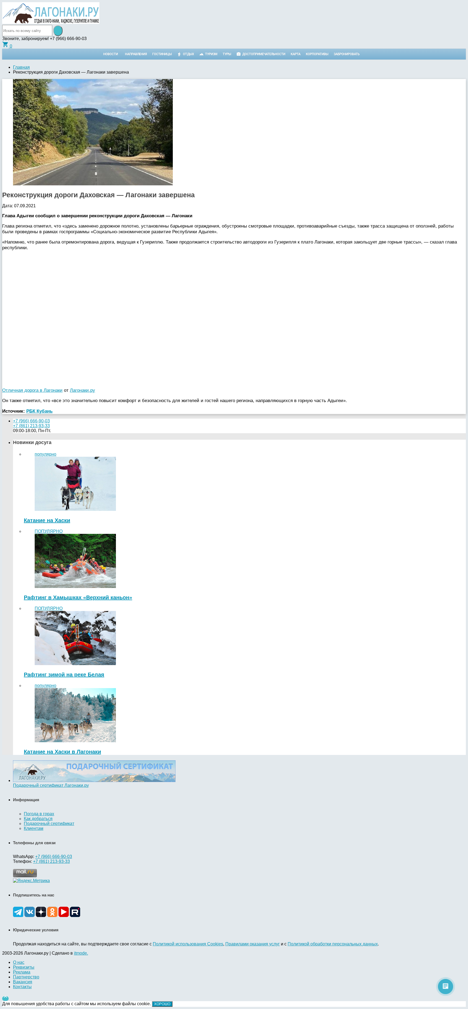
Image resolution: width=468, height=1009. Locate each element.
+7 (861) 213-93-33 (31, 425)
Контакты (22, 986)
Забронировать (346, 54)
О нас (18, 962)
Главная (21, 67)
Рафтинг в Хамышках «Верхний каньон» (78, 597)
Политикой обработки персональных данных (333, 944)
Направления (136, 54)
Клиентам (33, 828)
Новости (110, 54)
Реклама (21, 972)
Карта (295, 54)
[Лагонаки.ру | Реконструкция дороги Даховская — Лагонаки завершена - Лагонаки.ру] (50, 22)
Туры (227, 54)
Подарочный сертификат (49, 823)
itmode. (81, 953)
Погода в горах (39, 813)
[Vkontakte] (29, 915)
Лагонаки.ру (82, 390)
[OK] (52, 915)
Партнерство (26, 977)
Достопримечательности (263, 54)
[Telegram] (18, 915)
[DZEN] (41, 915)
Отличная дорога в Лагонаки (32, 390)
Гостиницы (162, 54)
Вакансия (22, 982)
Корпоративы (317, 54)
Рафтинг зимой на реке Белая (64, 675)
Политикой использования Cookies (188, 944)
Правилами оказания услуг (252, 944)
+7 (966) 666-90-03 (31, 421)
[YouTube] (63, 915)
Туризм (211, 54)
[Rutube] (75, 915)
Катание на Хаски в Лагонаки (62, 752)
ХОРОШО (162, 1004)
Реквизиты (23, 967)
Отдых (188, 54)
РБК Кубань (39, 411)
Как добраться (38, 818)
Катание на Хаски (47, 520)
